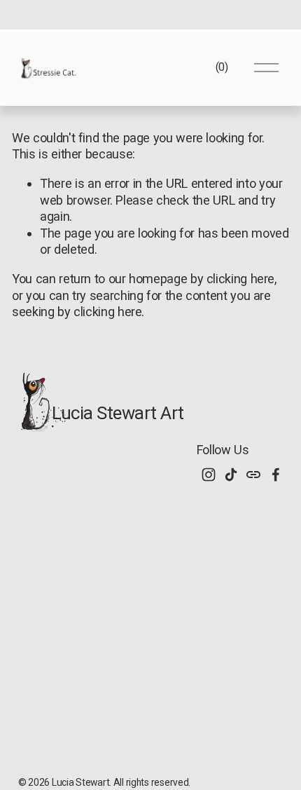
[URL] (253, 475)
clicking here (240, 278)
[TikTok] (231, 475)
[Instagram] (209, 475)
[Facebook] (276, 475)
